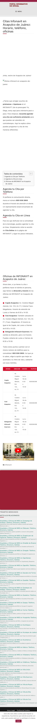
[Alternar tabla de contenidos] (30, 173)
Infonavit (8, 465)
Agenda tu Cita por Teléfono (15, 176)
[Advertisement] (18, 55)
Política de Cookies (23, 710)
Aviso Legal (11, 710)
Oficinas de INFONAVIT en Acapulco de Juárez (18, 183)
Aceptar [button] (18, 721)
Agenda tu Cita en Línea (13, 179)
